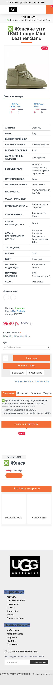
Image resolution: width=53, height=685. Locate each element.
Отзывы (36, 393)
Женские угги (29, 17)
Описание (9, 393)
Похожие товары (14, 96)
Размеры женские (11, 332)
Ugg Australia (18, 310)
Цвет (5, 342)
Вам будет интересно (27, 488)
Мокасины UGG (13, 517)
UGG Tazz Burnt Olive (15, 105)
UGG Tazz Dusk (38, 105)
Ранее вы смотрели (26, 424)
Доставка (23, 393)
